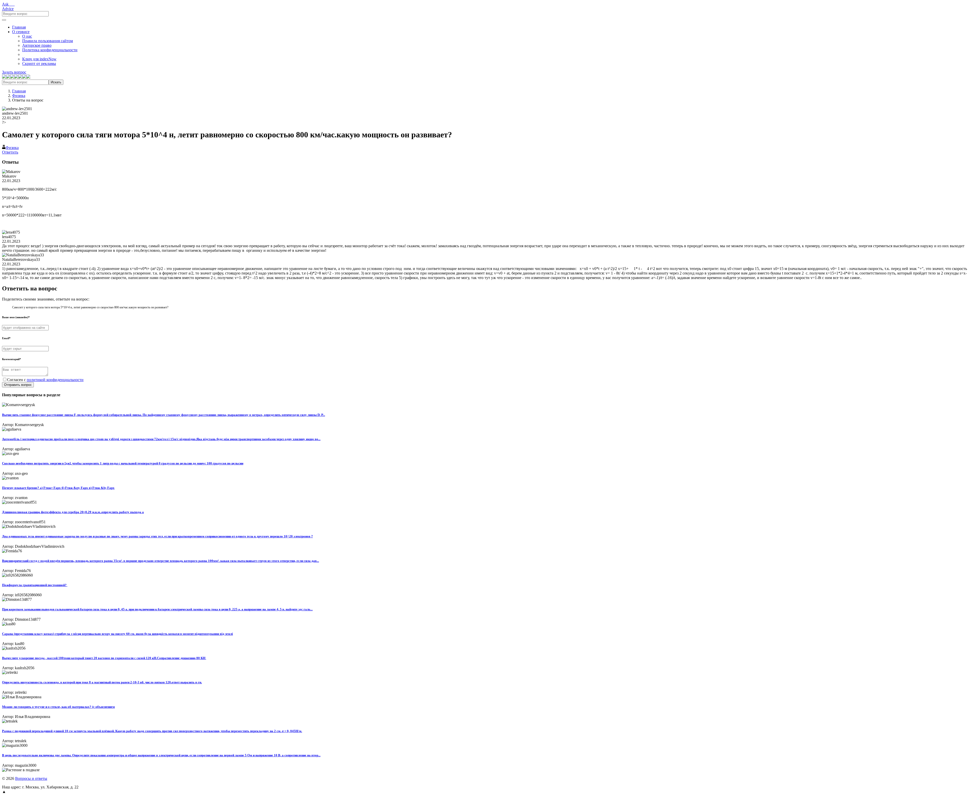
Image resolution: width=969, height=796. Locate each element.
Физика (18, 95)
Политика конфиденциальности (49, 50)
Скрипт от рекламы (39, 63)
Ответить (10, 152)
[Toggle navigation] (4, 20)
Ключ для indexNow (39, 59)
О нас (27, 36)
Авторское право (36, 45)
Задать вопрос (14, 72)
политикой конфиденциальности (55, 380)
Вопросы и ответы (31, 778)
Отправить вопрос (18, 385)
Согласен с (45, 380)
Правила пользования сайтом (47, 41)
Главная (19, 27)
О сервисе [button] (21, 32)
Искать (56, 82)
